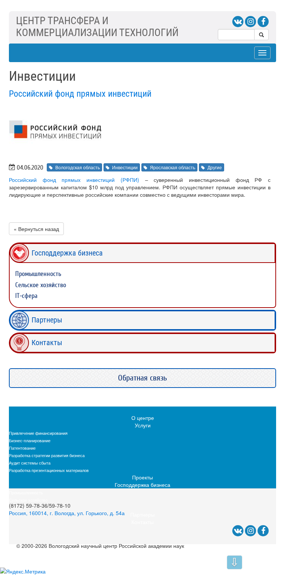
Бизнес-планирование (29, 440)
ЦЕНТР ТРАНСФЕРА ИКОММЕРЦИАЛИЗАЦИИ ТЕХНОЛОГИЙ (97, 27)
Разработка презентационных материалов (49, 470)
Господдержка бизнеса (67, 252)
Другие (214, 167)
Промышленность (38, 274)
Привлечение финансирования (38, 433)
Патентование (22, 448)
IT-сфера (26, 296)
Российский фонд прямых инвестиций (80, 94)
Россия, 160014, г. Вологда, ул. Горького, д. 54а (67, 513)
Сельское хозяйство (40, 285)
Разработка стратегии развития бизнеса (47, 455)
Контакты (47, 342)
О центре (142, 417)
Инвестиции (125, 167)
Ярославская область (172, 167)
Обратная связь (142, 378)
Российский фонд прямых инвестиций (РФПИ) (74, 179)
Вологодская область (77, 167)
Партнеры (47, 319)
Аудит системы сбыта (29, 463)
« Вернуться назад (36, 228)
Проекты (142, 477)
